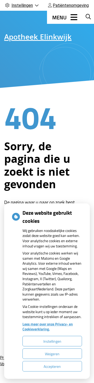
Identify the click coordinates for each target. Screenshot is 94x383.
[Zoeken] (88, 16)
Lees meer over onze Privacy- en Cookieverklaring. (47, 326)
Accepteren (52, 366)
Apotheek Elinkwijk (38, 38)
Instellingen (52, 341)
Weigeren (52, 354)
